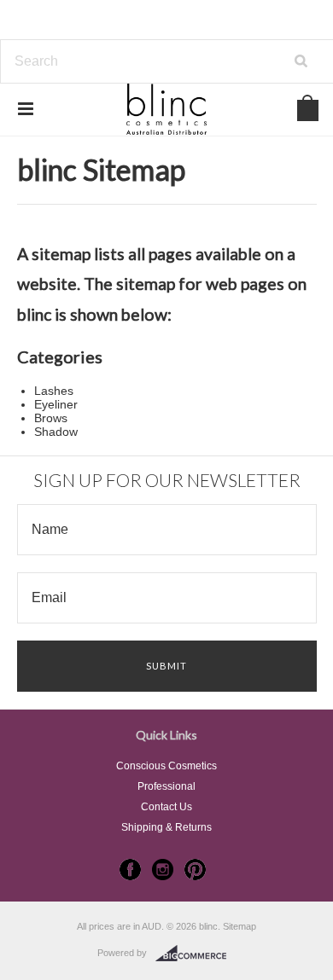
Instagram (162, 869)
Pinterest (195, 869)
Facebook (130, 869)
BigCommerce (196, 953)
